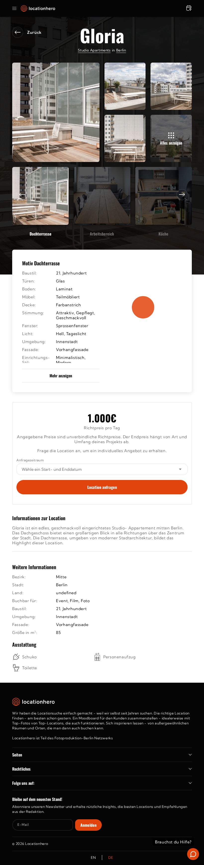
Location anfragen (102, 487)
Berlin (121, 50)
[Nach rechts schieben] (181, 194)
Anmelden (88, 825)
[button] (14, 8)
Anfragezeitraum (30, 460)
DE (110, 857)
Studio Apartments (94, 50)
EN (93, 857)
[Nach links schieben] (22, 194)
